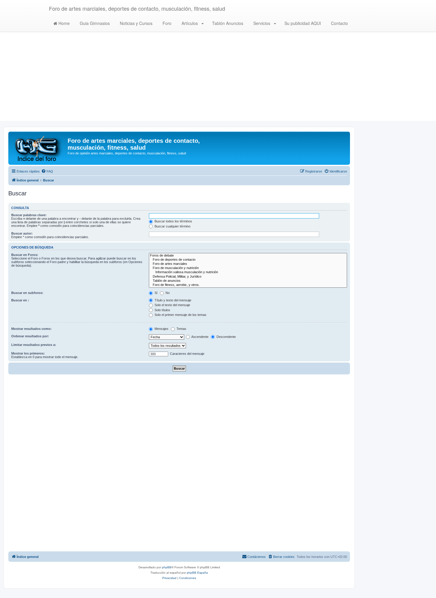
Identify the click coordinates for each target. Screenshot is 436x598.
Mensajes (161, 328)
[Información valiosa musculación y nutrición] (247, 272)
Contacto (339, 23)
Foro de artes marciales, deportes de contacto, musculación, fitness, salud (137, 8)
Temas (181, 328)
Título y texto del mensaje (172, 300)
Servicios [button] (261, 23)
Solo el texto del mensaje (172, 305)
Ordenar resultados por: (30, 336)
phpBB (166, 567)
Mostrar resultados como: (31, 328)
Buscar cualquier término (172, 226)
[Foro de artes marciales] (247, 264)
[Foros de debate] (247, 256)
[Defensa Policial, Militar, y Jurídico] (247, 277)
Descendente (226, 336)
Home (63, 23)
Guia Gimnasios (94, 23)
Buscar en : (20, 300)
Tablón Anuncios (227, 23)
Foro (166, 23)
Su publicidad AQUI (302, 23)
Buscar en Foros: (24, 255)
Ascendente (200, 336)
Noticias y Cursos (135, 23)
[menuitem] (47, 171)
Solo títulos (162, 310)
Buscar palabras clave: (29, 215)
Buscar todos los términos (173, 221)
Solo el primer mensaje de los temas (180, 315)
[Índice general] (39, 148)
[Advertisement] (218, 79)
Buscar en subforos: (27, 293)
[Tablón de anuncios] (247, 281)
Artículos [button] (189, 23)
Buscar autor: (22, 233)
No (167, 293)
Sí (155, 293)
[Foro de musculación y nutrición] (247, 268)
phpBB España (197, 572)
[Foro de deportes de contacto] (247, 260)
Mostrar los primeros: (28, 353)
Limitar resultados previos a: (33, 345)
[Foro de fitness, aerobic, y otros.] (247, 285)
